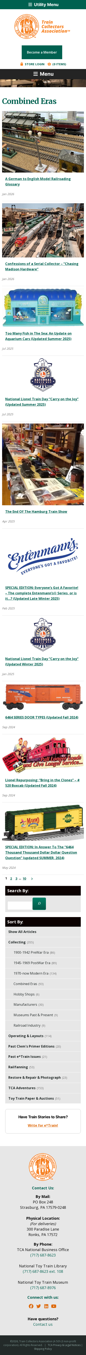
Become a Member (42, 52)
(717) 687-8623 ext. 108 (43, 1271)
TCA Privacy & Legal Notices (64, 1345)
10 (24, 878)
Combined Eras (29, 983)
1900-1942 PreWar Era (34, 952)
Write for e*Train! (43, 1125)
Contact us (43, 1324)
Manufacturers (29, 1004)
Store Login (34, 64)
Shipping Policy (43, 1349)
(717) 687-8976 (43, 1287)
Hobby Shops (26, 994)
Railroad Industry (29, 1025)
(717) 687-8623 (43, 1255)
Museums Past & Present (36, 1015)
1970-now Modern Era (35, 973)
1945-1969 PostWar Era (35, 963)
